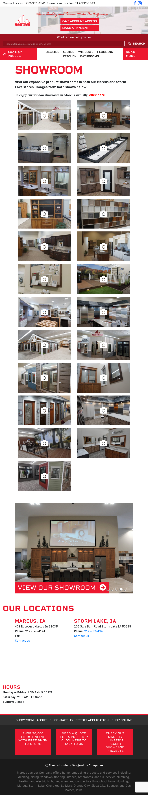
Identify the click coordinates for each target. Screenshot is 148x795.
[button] (108, 589)
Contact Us (22, 640)
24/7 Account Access (79, 21)
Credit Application (92, 720)
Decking (53, 52)
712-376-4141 (36, 3)
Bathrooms (89, 56)
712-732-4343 (85, 3)
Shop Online (122, 720)
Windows (85, 52)
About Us (44, 720)
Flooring (105, 52)
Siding (69, 52)
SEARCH (139, 43)
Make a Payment (75, 28)
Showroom (25, 720)
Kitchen (70, 56)
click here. (97, 95)
